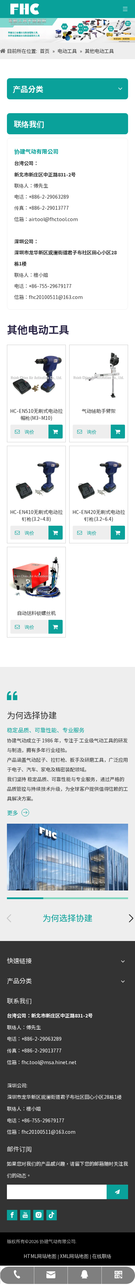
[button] (131, 922)
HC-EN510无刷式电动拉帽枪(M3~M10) (36, 414)
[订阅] (117, 1192)
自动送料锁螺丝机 (36, 612)
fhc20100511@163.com (56, 296)
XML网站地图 (74, 1255)
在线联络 (101, 1255)
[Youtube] (25, 1215)
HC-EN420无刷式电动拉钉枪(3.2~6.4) (98, 515)
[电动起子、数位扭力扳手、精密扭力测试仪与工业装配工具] (67, 30)
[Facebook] (12, 1215)
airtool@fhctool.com (53, 219)
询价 (29, 432)
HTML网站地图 (40, 1255)
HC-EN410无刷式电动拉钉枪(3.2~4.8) (36, 515)
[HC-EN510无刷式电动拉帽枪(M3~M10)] (36, 376)
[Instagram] (38, 1215)
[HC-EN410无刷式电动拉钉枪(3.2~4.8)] (36, 477)
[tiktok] (51, 1215)
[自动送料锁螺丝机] (36, 578)
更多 (12, 812)
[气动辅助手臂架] (98, 376)
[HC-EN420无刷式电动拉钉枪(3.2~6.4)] (98, 477)
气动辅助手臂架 (99, 410)
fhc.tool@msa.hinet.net (48, 1062)
